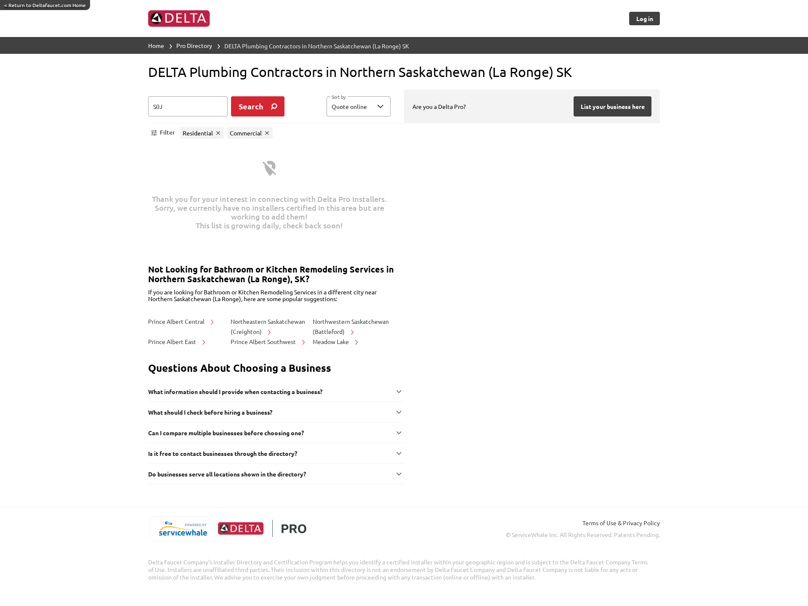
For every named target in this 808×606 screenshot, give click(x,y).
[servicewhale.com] (183, 528)
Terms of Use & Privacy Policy (621, 523)
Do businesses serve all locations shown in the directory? (227, 474)
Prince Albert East (172, 341)
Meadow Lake (331, 341)
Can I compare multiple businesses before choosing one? (226, 433)
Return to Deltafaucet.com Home (45, 5)
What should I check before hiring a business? (210, 412)
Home (156, 45)
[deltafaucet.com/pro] (262, 528)
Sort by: (339, 97)
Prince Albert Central (177, 321)
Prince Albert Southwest (264, 341)
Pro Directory (194, 45)
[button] (359, 106)
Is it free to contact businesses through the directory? (222, 453)
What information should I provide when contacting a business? (235, 391)
